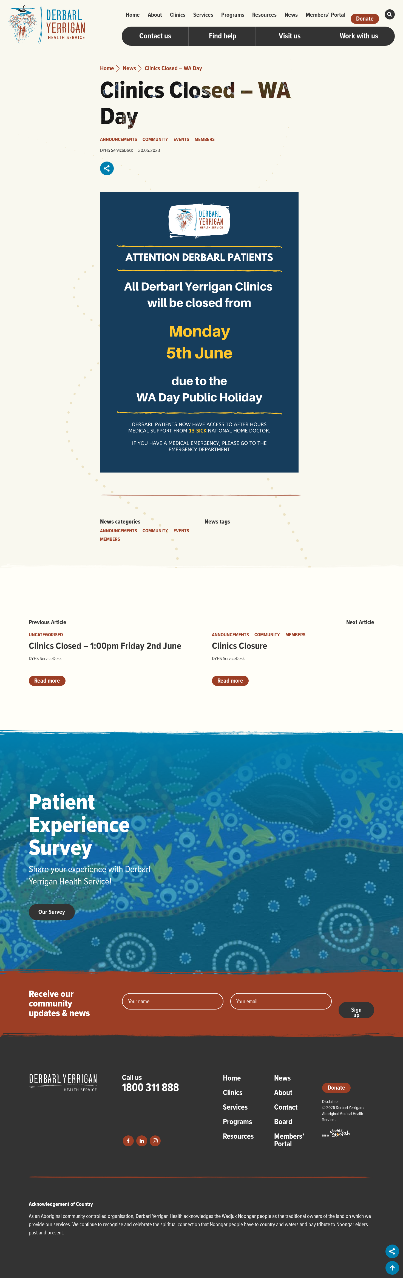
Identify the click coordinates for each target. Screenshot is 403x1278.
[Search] (390, 14)
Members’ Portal (325, 14)
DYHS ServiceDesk (116, 150)
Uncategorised (46, 634)
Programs (232, 14)
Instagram (155, 1140)
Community (155, 139)
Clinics (177, 14)
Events (181, 139)
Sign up (356, 1011)
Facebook (128, 1140)
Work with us (359, 35)
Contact (285, 1107)
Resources (264, 14)
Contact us (155, 35)
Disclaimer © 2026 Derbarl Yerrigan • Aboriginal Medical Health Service (343, 1110)
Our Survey (51, 911)
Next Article (360, 622)
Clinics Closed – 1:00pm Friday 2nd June (105, 645)
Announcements (118, 139)
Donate (365, 18)
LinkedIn (141, 1140)
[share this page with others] (107, 168)
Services (203, 14)
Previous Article (47, 622)
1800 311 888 (150, 1087)
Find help (222, 35)
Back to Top (392, 1268)
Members (205, 139)
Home (133, 14)
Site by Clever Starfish (336, 1133)
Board (283, 1122)
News (291, 14)
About (155, 14)
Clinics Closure (239, 645)
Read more (47, 680)
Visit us (290, 35)
